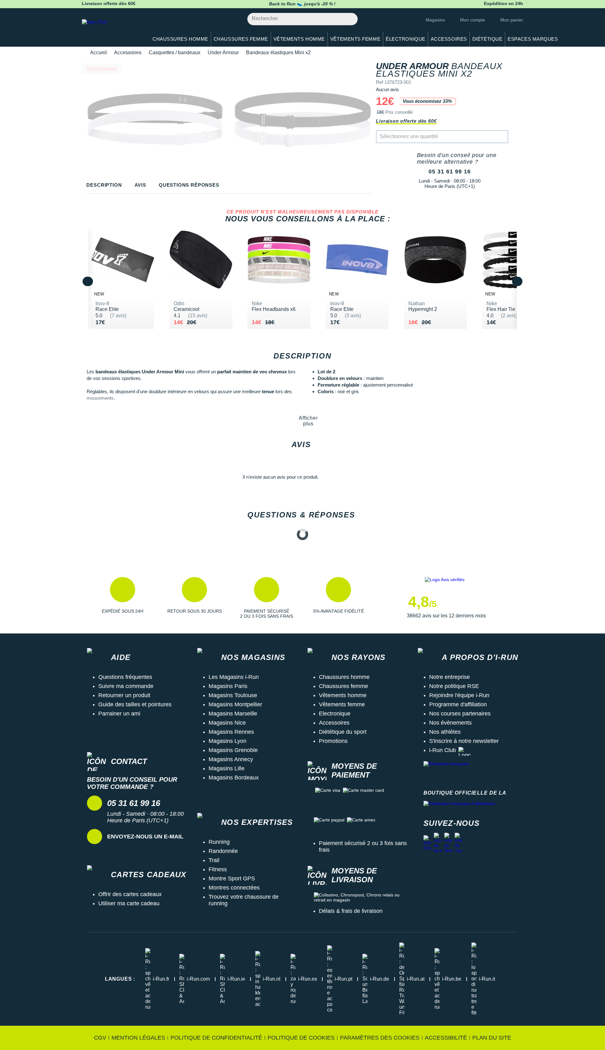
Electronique (334, 713)
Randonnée (223, 851)
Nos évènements (450, 723)
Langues (120, 979)
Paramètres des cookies (379, 1038)
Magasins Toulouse (233, 695)
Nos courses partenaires (460, 713)
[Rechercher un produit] (349, 19)
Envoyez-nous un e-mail (145, 836)
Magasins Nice (227, 723)
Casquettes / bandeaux (174, 52)
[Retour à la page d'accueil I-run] (112, 29)
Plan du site (491, 1038)
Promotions (333, 741)
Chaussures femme (343, 686)
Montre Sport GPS (232, 878)
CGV (100, 1038)
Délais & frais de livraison (351, 911)
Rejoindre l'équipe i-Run (459, 695)
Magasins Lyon (227, 741)
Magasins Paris (228, 686)
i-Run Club (442, 750)
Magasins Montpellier (235, 704)
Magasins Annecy (231, 759)
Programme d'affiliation (458, 704)
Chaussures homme (344, 677)
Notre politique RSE (454, 686)
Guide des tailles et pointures (134, 704)
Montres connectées (234, 887)
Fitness (218, 869)
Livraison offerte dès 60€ (406, 121)
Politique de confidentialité (216, 1038)
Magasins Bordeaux (234, 777)
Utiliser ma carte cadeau (128, 903)
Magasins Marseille (233, 713)
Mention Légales (138, 1038)
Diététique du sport (342, 732)
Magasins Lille (227, 768)
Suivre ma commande (125, 686)
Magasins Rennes (231, 732)
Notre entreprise (449, 677)
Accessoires (127, 52)
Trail (214, 860)
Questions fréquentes (125, 677)
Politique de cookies (301, 1038)
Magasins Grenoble (233, 750)
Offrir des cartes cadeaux (130, 894)
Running (219, 842)
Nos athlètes (445, 732)
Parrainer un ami (119, 713)
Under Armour (223, 52)
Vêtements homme (342, 695)
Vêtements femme (342, 704)
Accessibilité (446, 1038)
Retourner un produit (124, 695)
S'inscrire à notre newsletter (464, 741)
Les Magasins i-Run (234, 677)
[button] (122, 597)
